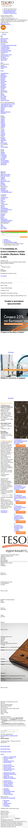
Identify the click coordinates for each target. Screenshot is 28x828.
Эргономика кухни (8, 786)
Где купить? (4, 276)
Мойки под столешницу (10, 778)
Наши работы (7, 792)
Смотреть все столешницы (4, 511)
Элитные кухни (8, 770)
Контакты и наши (10, 13)
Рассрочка (10, 10)
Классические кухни (9, 766)
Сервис (5, 801)
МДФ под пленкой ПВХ (10, 756)
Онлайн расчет (7, 780)
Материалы (6, 800)
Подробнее (11, 352)
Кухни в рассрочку (8, 782)
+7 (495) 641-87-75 (5, 494)
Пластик (6, 759)
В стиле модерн (8, 764)
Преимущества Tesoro (9, 791)
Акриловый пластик (9, 761)
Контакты (6, 788)
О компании (7, 790)
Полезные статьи (8, 784)
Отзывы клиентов (8, 794)
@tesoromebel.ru (6, 24)
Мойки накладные (8, 776)
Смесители (6, 775)
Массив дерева (7, 762)
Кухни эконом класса (9, 768)
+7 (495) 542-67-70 (5, 496)
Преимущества (7, 803)
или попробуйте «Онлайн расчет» (9, 735)
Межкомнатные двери (9, 772)
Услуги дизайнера (8, 783)
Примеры (9, 11)
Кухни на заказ (7, 767)
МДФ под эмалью (8, 758)
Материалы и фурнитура (10, 774)
